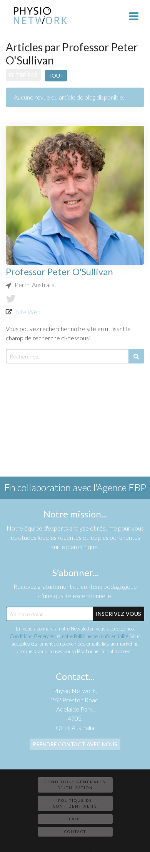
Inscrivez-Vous (118, 613)
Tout (56, 75)
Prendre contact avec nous (75, 744)
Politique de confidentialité (75, 803)
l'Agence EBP (119, 487)
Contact (75, 831)
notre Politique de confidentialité (95, 636)
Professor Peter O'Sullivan (59, 271)
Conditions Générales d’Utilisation (75, 784)
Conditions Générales (33, 636)
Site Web (28, 311)
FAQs (75, 818)
